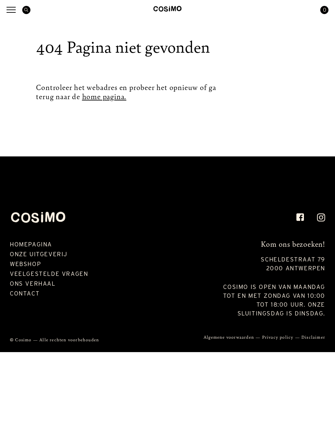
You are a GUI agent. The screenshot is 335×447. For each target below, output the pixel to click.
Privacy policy (278, 337)
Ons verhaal (33, 283)
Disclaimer (313, 337)
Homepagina (31, 244)
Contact (25, 293)
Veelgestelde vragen (49, 273)
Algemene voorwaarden (229, 337)
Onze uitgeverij (38, 254)
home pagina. (104, 96)
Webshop (25, 263)
